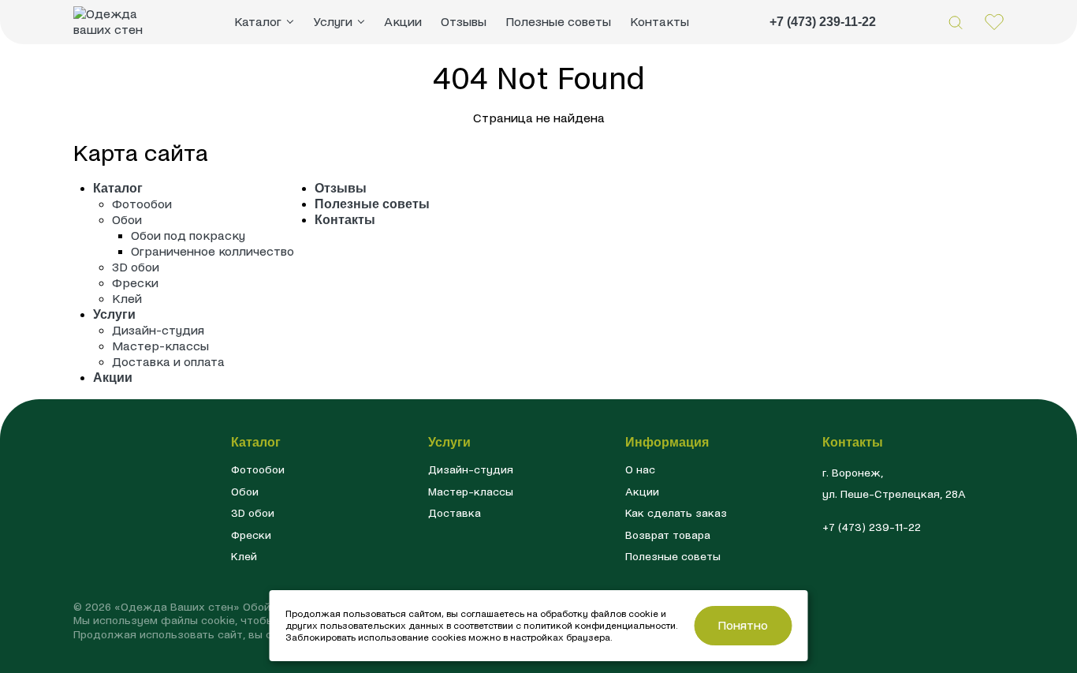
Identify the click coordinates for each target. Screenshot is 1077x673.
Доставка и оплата (168, 361)
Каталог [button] (257, 21)
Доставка (454, 513)
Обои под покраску (188, 235)
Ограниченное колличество (212, 251)
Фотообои (142, 204)
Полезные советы (558, 21)
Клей (127, 298)
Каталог (118, 188)
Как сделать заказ (676, 513)
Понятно (742, 625)
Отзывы (463, 21)
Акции (403, 21)
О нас (640, 470)
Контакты (659, 21)
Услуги (114, 314)
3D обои (135, 267)
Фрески (135, 283)
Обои (127, 219)
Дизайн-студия (158, 330)
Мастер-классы (160, 346)
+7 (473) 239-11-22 (823, 21)
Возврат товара (667, 535)
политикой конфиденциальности (600, 626)
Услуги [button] (332, 21)
